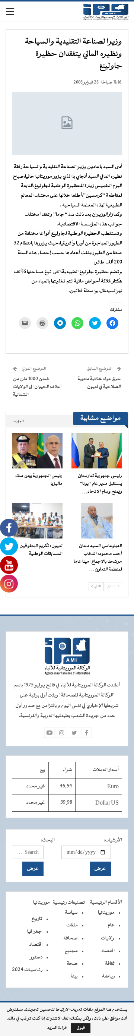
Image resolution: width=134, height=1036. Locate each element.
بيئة (74, 976)
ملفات (72, 925)
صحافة (70, 938)
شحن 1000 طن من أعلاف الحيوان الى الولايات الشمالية (37, 387)
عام (111, 925)
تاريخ (36, 919)
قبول (81, 1028)
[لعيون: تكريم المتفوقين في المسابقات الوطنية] (37, 520)
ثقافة (110, 964)
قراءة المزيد (57, 1028)
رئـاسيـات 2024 (27, 970)
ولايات (108, 938)
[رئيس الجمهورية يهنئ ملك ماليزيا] (37, 450)
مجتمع (71, 951)
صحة (72, 964)
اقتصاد (108, 951)
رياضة (108, 976)
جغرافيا (34, 932)
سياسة (71, 913)
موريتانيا (106, 913)
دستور (36, 957)
